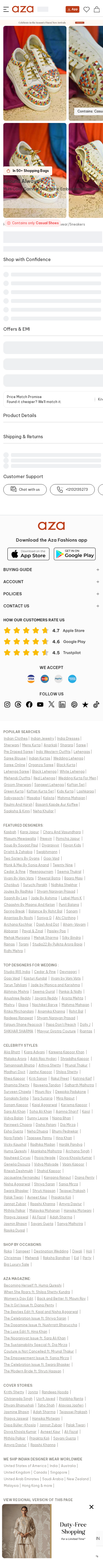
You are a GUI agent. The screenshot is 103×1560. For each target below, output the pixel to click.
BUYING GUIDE (17, 569)
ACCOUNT (13, 581)
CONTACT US (16, 606)
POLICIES (12, 593)
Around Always (21, 181)
